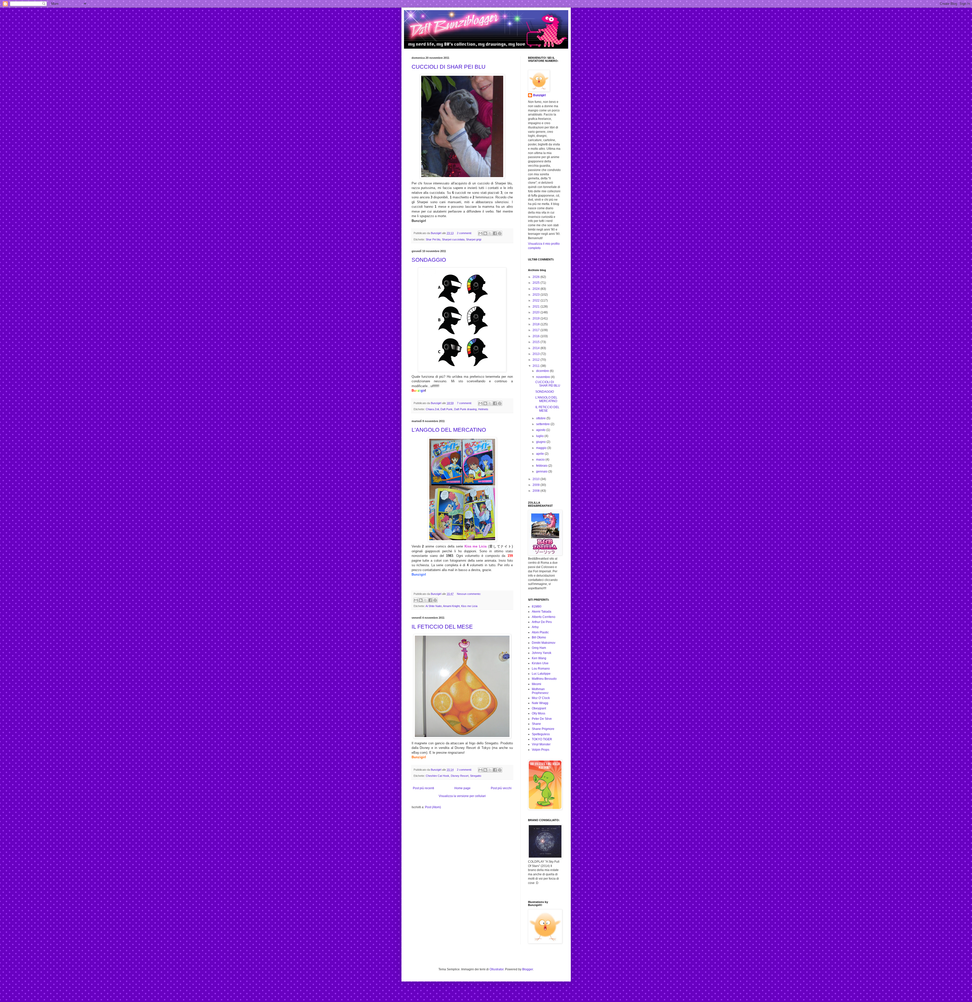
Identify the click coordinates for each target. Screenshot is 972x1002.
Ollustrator (496, 969)
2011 (536, 366)
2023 (536, 294)
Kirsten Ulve (540, 663)
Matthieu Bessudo (544, 678)
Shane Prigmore (543, 729)
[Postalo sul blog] (485, 233)
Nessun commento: (469, 593)
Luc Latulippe (541, 673)
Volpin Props (540, 749)
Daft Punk (446, 409)
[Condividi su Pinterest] (499, 233)
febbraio (542, 465)
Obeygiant (539, 708)
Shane (536, 724)
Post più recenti (423, 788)
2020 (536, 312)
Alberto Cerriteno (543, 617)
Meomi (536, 684)
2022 (536, 300)
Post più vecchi (501, 788)
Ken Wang (539, 658)
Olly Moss (538, 713)
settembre (543, 424)
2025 (536, 283)
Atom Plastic (540, 632)
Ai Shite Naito (434, 606)
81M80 (536, 606)
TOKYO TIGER (542, 739)
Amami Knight (451, 606)
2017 (536, 330)
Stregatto (475, 775)
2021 (536, 306)
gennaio (542, 471)
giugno (541, 442)
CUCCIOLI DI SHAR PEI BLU (448, 67)
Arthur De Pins (542, 622)
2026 (536, 277)
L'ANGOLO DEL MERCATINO (449, 430)
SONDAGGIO (429, 260)
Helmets (483, 409)
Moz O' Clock (541, 698)
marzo (540, 459)
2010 (536, 479)
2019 (536, 318)
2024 (536, 289)
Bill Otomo (539, 637)
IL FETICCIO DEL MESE (442, 626)
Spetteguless (541, 734)
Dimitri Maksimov (543, 643)
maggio (541, 448)
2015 (536, 342)
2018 (536, 324)
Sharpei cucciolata (453, 239)
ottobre (541, 418)
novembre (543, 377)
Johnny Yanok (541, 653)
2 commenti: (465, 233)
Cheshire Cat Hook (437, 775)
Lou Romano (541, 668)
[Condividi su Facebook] (494, 233)
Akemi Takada (541, 611)
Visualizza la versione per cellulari (462, 796)
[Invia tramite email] (480, 233)
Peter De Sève (542, 719)
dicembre (543, 371)
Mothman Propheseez (540, 690)
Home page (462, 788)
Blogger (527, 969)
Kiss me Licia (469, 606)
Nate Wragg (540, 703)
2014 (536, 348)
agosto (541, 430)
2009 (536, 485)
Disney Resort (460, 775)
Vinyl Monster (541, 744)
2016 (536, 336)
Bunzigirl (539, 95)
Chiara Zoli (432, 409)
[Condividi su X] (490, 233)
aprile (540, 454)
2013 (536, 354)
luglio (540, 436)
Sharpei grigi (473, 239)
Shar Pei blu (433, 239)
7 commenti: (465, 403)
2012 (536, 360)
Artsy (535, 627)
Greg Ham (539, 648)
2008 (536, 491)
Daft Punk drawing (465, 409)
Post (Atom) (433, 807)
